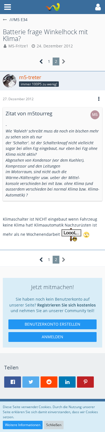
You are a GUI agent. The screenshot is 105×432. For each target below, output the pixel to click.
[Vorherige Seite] (41, 62)
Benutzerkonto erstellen (52, 324)
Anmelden (52, 336)
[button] (7, 7)
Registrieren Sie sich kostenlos (66, 305)
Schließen (53, 424)
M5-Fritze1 (18, 46)
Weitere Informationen (22, 424)
